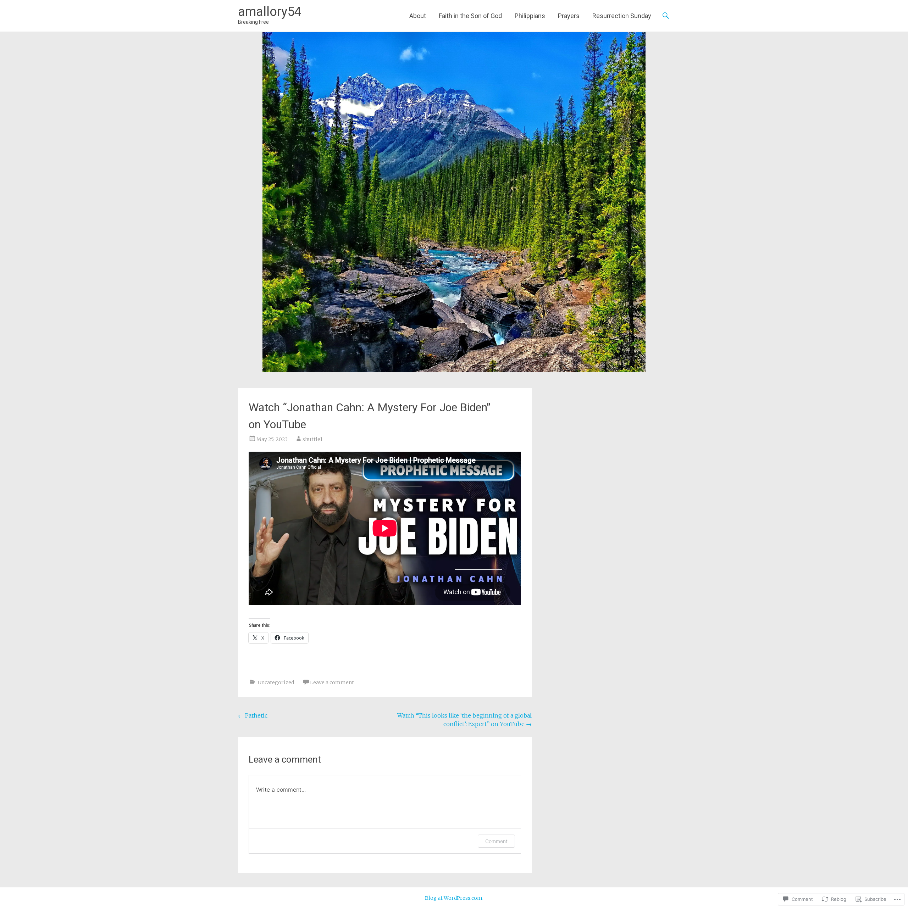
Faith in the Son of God (470, 15)
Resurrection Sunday (621, 15)
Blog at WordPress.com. (454, 898)
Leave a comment (332, 682)
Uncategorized (276, 682)
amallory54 (269, 11)
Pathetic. (253, 715)
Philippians (530, 15)
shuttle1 (312, 439)
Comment (496, 841)
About (417, 15)
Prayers (569, 15)
